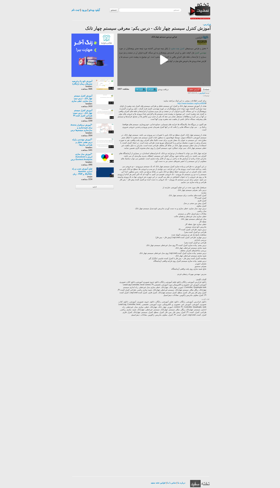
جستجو (114, 10)
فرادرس (207, 24)
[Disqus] (189, 359)
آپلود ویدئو (94, 9)
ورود (84, 9)
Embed (206, 89)
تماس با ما (171, 483)
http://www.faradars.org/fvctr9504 (191, 103)
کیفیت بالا (139, 89)
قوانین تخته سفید (158, 483)
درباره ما (181, 483)
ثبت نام (75, 9)
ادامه (95, 187)
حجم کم (151, 89)
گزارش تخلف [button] (194, 89)
